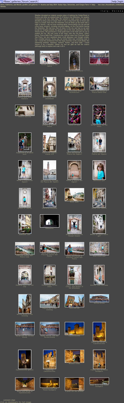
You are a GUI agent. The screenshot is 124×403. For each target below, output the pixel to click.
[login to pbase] (120, 3)
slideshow (120, 5)
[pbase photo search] (33, 3)
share (13, 400)
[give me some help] (114, 3)
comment (6, 400)
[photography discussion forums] (25, 3)
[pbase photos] (5, 3)
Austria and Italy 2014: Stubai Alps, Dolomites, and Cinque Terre (65, 5)
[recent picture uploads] (16, 3)
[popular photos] (74, 3)
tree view (101, 5)
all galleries (33, 5)
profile (25, 5)
